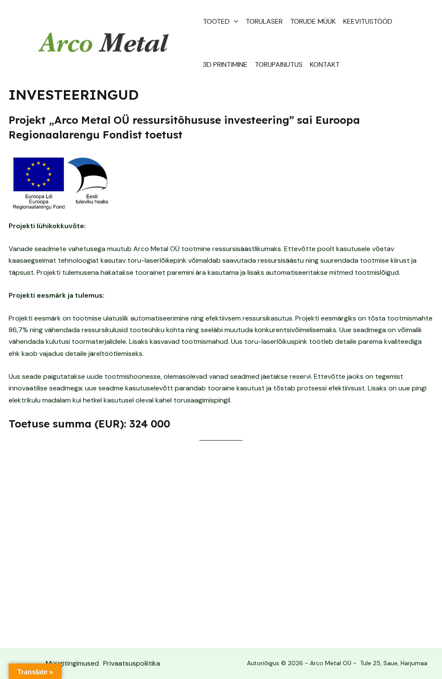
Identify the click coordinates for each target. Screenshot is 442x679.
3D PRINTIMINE (225, 64)
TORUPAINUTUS (279, 64)
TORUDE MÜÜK (313, 21)
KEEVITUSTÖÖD (367, 21)
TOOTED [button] (216, 21)
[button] (234, 21)
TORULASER (264, 21)
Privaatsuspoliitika (131, 663)
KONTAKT (325, 64)
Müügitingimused (72, 663)
